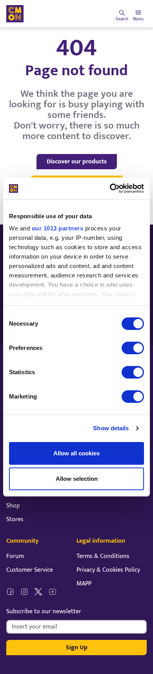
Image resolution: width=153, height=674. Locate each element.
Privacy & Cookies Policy (108, 570)
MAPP (83, 583)
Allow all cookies (76, 453)
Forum (15, 556)
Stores (15, 519)
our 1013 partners (58, 228)
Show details (111, 428)
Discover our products (77, 161)
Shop (13, 505)
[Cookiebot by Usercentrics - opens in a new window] (110, 188)
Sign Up (76, 647)
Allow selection (77, 478)
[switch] (133, 348)
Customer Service (29, 570)
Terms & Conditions (102, 556)
